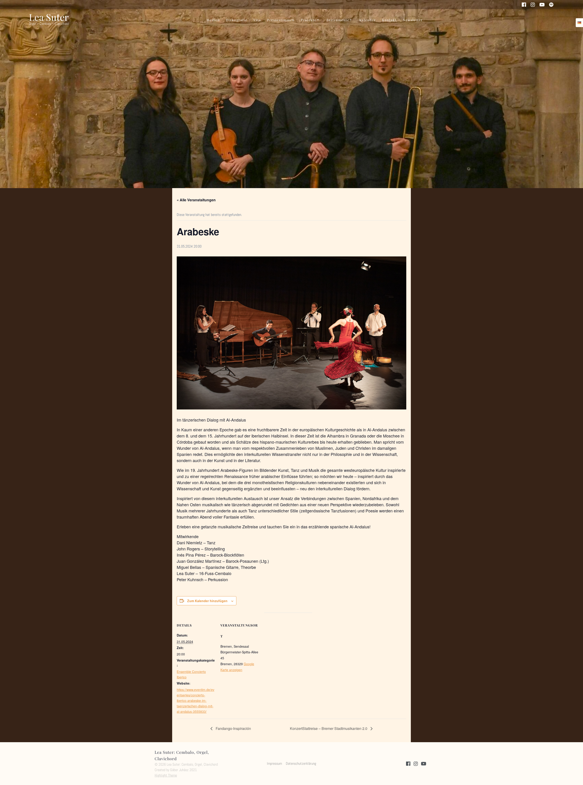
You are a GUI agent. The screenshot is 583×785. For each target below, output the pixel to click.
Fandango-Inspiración (233, 728)
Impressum (274, 763)
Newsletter (413, 20)
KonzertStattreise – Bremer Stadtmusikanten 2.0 (329, 728)
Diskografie (236, 20)
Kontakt (389, 20)
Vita (257, 20)
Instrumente (338, 20)
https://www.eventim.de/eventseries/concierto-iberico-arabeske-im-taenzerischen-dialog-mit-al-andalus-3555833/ (195, 700)
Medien (213, 20)
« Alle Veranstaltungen (196, 199)
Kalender (367, 20)
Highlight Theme (166, 775)
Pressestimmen (280, 20)
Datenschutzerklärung (301, 763)
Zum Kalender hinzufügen (207, 600)
